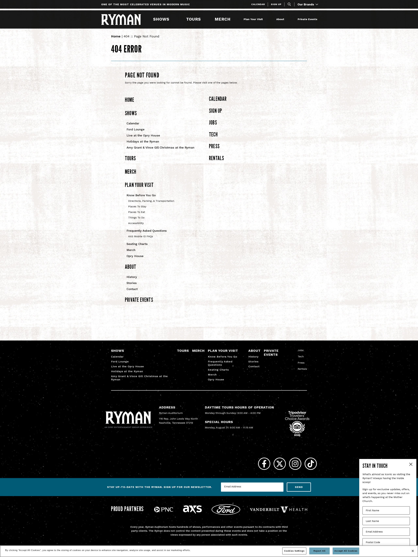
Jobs (213, 122)
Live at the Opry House (143, 135)
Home (116, 36)
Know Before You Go (141, 195)
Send (299, 487)
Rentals (216, 158)
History (132, 277)
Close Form (410, 464)
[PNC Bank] (163, 511)
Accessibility (136, 223)
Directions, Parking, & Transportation (151, 200)
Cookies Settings (294, 551)
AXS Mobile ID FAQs (140, 236)
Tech (213, 134)
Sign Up (276, 4)
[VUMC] (278, 511)
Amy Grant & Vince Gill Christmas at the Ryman (160, 147)
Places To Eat (136, 212)
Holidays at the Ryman (143, 141)
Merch (225, 19)
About (280, 19)
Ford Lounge (136, 129)
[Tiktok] (311, 464)
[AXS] (192, 512)
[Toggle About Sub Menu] (285, 19)
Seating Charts (137, 244)
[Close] (412, 551)
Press (214, 146)
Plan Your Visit (253, 19)
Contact (132, 289)
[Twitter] (279, 464)
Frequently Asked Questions (147, 230)
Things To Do (136, 217)
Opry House (135, 256)
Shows (161, 19)
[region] (209, 551)
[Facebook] (264, 464)
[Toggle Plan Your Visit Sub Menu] (264, 19)
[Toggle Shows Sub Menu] (170, 19)
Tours (193, 19)
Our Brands (306, 4)
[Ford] (226, 513)
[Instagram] (295, 464)
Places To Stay (137, 206)
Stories (132, 283)
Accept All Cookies (345, 551)
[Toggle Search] (289, 4)
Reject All (319, 551)
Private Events (307, 19)
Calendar (258, 4)
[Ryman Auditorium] (121, 19)
